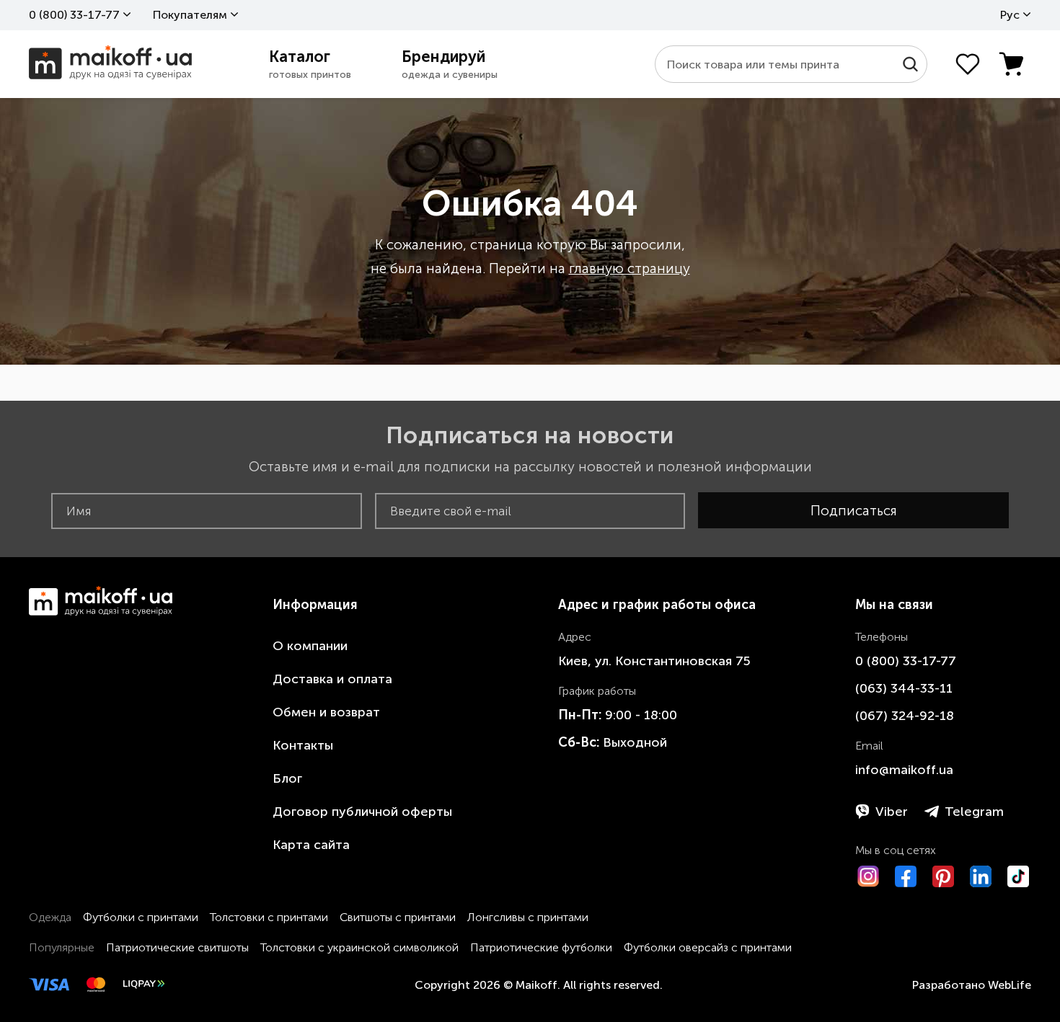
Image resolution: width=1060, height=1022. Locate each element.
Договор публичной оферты (362, 811)
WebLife (1009, 985)
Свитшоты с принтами (398, 917)
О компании (310, 646)
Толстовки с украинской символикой (359, 947)
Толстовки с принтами (269, 917)
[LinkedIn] (981, 876)
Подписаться (854, 510)
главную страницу (629, 268)
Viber (891, 811)
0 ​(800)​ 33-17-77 (74, 15)
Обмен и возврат (326, 712)
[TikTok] (1018, 876)
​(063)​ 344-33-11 (904, 688)
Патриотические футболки (541, 947)
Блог (287, 778)
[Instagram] (868, 876)
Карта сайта (311, 845)
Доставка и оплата (332, 679)
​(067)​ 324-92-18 (904, 716)
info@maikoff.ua (904, 770)
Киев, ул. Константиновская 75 (654, 661)
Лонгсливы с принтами (527, 917)
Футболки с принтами (140, 917)
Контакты (303, 745)
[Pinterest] (943, 876)
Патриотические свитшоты (177, 947)
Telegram (974, 811)
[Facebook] (906, 876)
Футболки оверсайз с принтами (708, 947)
